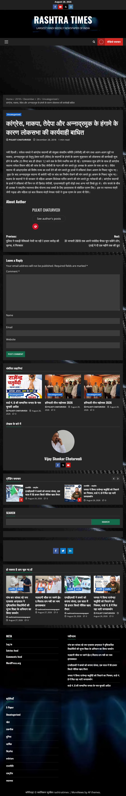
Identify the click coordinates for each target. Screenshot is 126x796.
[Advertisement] (63, 68)
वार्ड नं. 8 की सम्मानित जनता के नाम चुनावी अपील (23, 404)
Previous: (32, 240)
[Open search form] (94, 42)
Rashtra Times (63, 19)
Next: (92, 240)
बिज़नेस (9, 751)
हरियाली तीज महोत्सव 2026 (59, 403)
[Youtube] (60, 6)
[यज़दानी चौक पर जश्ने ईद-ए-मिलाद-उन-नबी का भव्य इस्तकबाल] (48, 584)
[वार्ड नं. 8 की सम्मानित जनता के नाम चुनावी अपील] (24, 387)
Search (10, 513)
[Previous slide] (114, 478)
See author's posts (49, 218)
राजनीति (28, 486)
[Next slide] (118, 478)
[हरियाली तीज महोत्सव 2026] (63, 387)
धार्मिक (41, 589)
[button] (6, 41)
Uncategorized (13, 114)
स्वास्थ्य (9, 780)
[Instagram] (71, 6)
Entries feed (12, 650)
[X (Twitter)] (65, 6)
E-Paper (10, 707)
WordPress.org (13, 663)
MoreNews (77, 792)
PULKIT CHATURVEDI (20, 139)
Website (11, 339)
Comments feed (14, 657)
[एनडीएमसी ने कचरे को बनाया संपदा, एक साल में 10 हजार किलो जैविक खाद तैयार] (78, 584)
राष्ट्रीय (35, 486)
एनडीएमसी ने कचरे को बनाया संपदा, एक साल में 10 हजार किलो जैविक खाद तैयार (78, 603)
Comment (13, 271)
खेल (8, 722)
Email (9, 327)
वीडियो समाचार (114, 41)
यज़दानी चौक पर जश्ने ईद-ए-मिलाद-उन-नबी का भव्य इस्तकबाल (48, 601)
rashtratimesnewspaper (19, 617)
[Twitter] (63, 465)
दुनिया (8, 736)
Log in (9, 644)
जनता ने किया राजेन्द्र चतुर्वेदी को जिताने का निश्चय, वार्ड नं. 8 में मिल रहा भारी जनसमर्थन (14, 493)
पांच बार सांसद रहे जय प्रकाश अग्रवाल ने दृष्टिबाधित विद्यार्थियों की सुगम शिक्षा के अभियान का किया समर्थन (18, 605)
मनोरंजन (10, 758)
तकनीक (9, 729)
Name (9, 315)
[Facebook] (55, 6)
